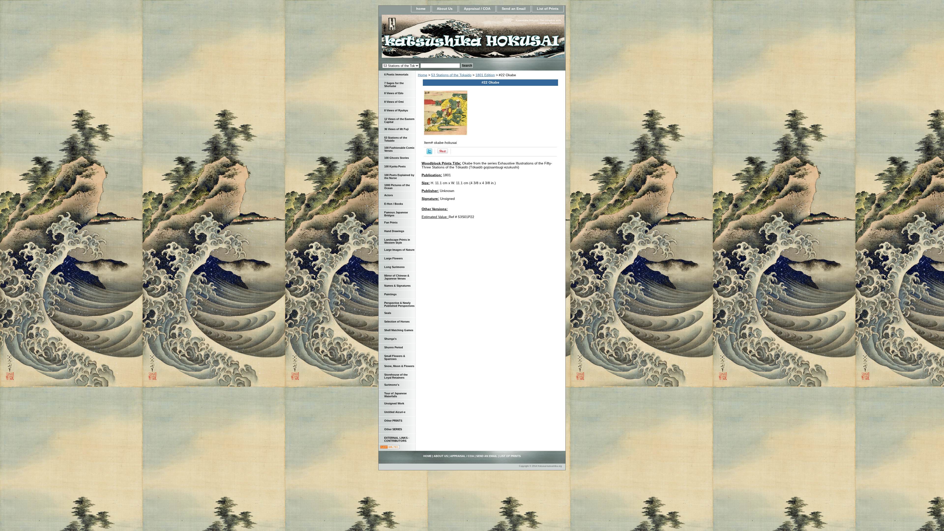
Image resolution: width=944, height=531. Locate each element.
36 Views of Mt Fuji (396, 129)
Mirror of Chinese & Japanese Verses (396, 277)
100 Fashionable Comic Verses (399, 149)
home (421, 9)
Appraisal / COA (477, 9)
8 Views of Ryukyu (396, 110)
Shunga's (390, 338)
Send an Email (514, 9)
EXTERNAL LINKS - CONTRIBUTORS (396, 439)
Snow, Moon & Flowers (399, 366)
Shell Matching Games (398, 330)
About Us (445, 9)
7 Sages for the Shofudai (394, 85)
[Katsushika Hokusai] (440, 38)
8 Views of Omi (394, 101)
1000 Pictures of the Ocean (397, 187)
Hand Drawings (394, 231)
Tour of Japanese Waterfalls (395, 395)
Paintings (390, 294)
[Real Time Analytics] (389, 448)
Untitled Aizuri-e (394, 412)
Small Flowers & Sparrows (394, 357)
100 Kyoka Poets (395, 166)
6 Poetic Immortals (396, 74)
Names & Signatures (397, 285)
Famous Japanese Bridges (396, 214)
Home (422, 75)
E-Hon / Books (393, 203)
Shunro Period (393, 347)
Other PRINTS (393, 420)
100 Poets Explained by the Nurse (399, 176)
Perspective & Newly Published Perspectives (399, 304)
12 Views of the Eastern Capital (399, 120)
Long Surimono (394, 267)
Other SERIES (393, 429)
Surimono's (391, 384)
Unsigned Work (394, 403)
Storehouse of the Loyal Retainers (396, 376)
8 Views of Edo (393, 93)
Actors (388, 195)
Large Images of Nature (399, 249)
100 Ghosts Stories (396, 157)
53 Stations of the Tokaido (451, 75)
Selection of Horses (397, 321)
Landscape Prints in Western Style (397, 241)
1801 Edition (485, 75)
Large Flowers (393, 258)
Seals (387, 312)
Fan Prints (391, 222)
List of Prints (548, 9)
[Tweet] (429, 153)
